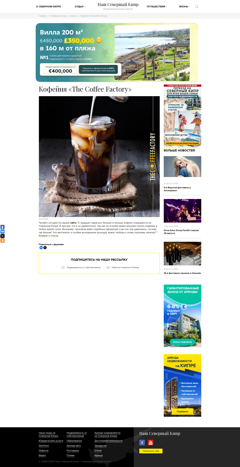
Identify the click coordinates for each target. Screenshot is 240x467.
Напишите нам (151, 450)
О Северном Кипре (48, 6)
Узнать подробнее (182, 342)
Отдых (79, 6)
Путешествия (156, 6)
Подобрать (182, 411)
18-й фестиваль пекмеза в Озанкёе (182, 273)
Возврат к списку (48, 235)
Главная (42, 16)
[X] (45, 247)
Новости (74, 16)
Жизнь (183, 6)
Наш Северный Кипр (118, 6)
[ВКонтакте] (41, 247)
